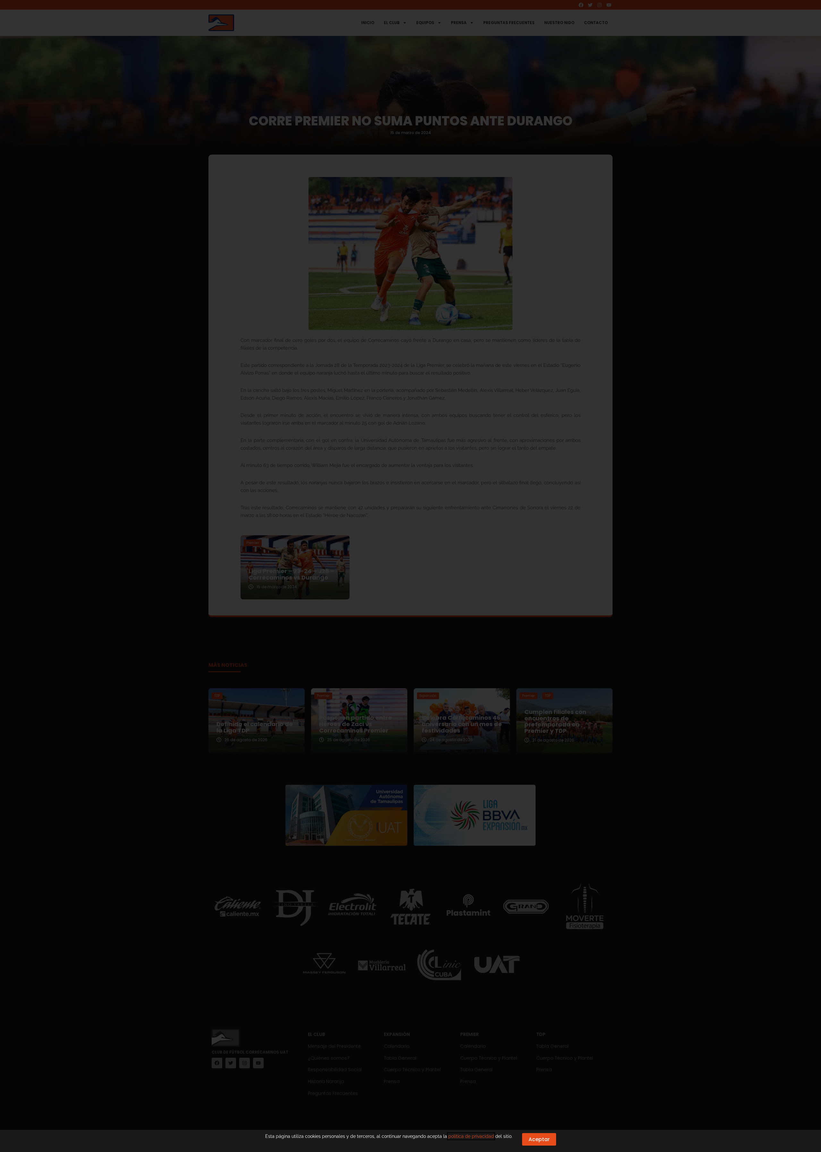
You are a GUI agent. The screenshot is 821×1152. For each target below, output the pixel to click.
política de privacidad (471, 1136)
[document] (410, 576)
